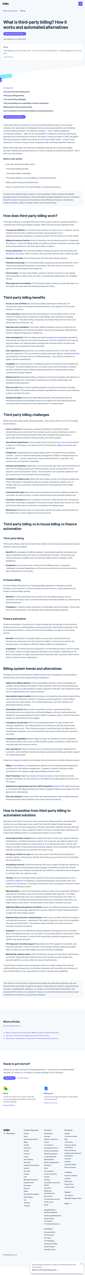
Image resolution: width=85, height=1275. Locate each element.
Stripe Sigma (28, 1197)
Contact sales (22, 1078)
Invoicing (27, 1171)
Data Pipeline (28, 1159)
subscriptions (38, 844)
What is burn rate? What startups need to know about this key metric (32, 1038)
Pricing (26, 1133)
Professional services (52, 1199)
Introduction (8, 88)
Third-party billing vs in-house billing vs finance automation (26, 103)
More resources (10, 10)
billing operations (64, 445)
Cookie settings (70, 1164)
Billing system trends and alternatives (17, 107)
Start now (9, 1078)
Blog (66, 1139)
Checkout (27, 1148)
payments (47, 627)
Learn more (7, 57)
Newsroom (68, 1181)
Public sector (49, 1202)
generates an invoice (15, 253)
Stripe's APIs (59, 786)
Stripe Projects (49, 1246)
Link (25, 1177)
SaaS (46, 1168)
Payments (27, 1185)
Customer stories (71, 1136)
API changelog (49, 1241)
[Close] (81, 1264)
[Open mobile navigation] (80, 4)
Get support (69, 1195)
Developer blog (49, 1249)
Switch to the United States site (44, 1270)
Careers (67, 1178)
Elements (27, 1162)
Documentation (49, 1232)
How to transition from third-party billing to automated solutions (28, 111)
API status (48, 1238)
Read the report (10, 200)
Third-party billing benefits (13, 95)
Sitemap (68, 1161)
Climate (26, 1151)
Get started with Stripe (14, 34)
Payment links (29, 1182)
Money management (51, 1162)
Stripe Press (69, 1184)
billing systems (41, 674)
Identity (26, 1168)
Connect (27, 1154)
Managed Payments (31, 1180)
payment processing (56, 337)
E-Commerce (49, 1145)
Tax (25, 1200)
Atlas (25, 1136)
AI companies (49, 1171)
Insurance (47, 1188)
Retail (46, 1205)
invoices (40, 128)
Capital (26, 1145)
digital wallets (19, 691)
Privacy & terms (70, 1150)
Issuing (26, 1174)
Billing (22, 10)
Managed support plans (73, 1198)
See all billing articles (11, 1026)
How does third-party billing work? (16, 92)
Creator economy (50, 1174)
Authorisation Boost (31, 1139)
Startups (47, 1136)
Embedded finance (51, 1148)
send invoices (50, 588)
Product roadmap (71, 1175)
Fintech (46, 1177)
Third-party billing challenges (14, 99)
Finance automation (51, 1151)
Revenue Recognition (31, 1194)
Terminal (27, 1203)
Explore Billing (8, 1105)
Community (69, 1142)
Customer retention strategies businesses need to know (27, 1035)
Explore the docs (50, 1103)
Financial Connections (31, 1165)
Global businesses (50, 1154)
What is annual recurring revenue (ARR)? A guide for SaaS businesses (32, 1033)
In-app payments (50, 1156)
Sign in (67, 1203)
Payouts (27, 1188)
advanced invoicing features (41, 776)
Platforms (47, 1165)
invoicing (75, 353)
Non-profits (48, 1196)
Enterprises (48, 1133)
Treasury (27, 1206)
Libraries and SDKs (51, 1244)
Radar (26, 1191)
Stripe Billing (17, 765)
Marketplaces (49, 1159)
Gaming (47, 1180)
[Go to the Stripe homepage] (6, 1130)
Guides (67, 1133)
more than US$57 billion (50, 139)
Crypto (26, 1156)
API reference (49, 1235)
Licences (68, 1159)
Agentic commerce (51, 1139)
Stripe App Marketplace (52, 1216)
